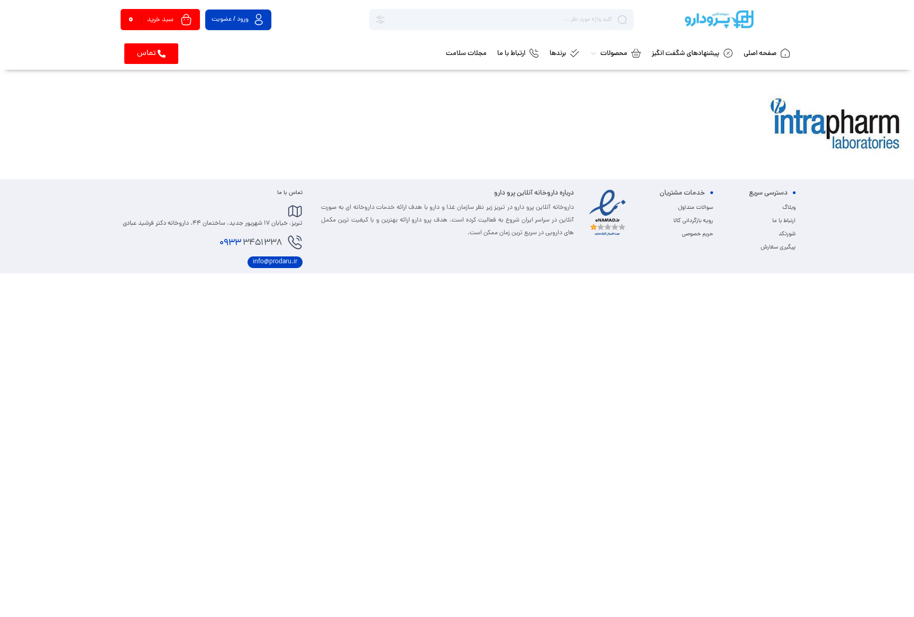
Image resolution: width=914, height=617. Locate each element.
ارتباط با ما (784, 221)
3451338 (251, 243)
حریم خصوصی (697, 234)
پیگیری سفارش (778, 247)
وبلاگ (789, 208)
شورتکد (787, 234)
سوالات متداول (695, 208)
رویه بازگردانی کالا (693, 221)
